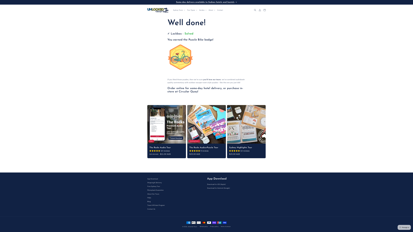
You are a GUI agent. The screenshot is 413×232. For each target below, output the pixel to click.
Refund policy (204, 226)
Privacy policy (214, 226)
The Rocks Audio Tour (160, 148)
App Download (152, 179)
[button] (179, 10)
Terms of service (226, 226)
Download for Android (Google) (218, 188)
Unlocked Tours (192, 226)
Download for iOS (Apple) (216, 184)
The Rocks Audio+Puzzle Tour (203, 148)
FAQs (149, 198)
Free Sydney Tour (153, 186)
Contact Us (151, 209)
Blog (149, 201)
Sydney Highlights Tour (240, 148)
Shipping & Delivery (154, 183)
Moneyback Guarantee (155, 190)
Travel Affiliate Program (156, 205)
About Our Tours (153, 194)
